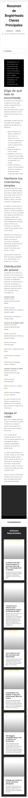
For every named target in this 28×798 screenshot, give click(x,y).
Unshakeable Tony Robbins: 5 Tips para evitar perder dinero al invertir (14, 695)
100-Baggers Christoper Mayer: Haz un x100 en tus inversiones (13, 738)
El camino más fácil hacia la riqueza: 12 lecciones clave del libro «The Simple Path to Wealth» (13, 566)
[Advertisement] (14, 500)
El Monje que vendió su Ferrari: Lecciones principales (14, 782)
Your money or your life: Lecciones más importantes (13, 655)
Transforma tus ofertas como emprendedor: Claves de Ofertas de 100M (13, 608)
